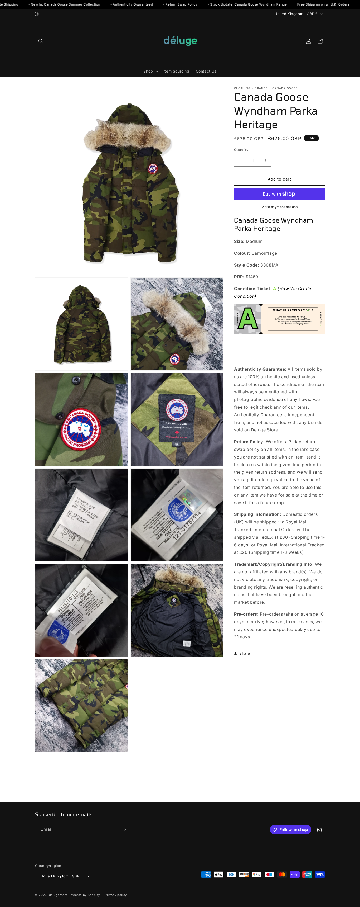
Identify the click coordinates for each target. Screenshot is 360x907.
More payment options (279, 207)
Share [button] (244, 653)
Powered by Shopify (84, 895)
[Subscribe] (124, 829)
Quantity (241, 150)
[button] (41, 41)
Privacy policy (116, 895)
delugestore (58, 895)
